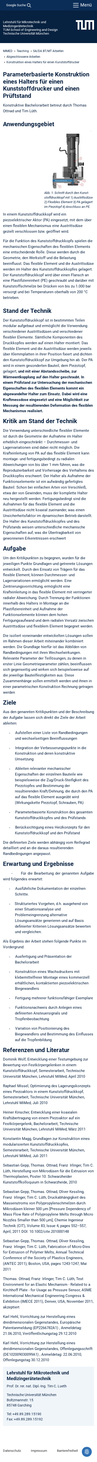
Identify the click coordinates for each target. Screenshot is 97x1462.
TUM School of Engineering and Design (30, 30)
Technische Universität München (26, 33)
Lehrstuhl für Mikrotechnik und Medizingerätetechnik (24, 24)
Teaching (23, 51)
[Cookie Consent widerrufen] (87, 1452)
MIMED (7, 51)
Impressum (39, 1451)
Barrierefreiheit (67, 1451)
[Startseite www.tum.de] (85, 24)
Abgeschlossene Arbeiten (23, 56)
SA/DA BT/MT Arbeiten (48, 51)
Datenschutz (12, 1451)
